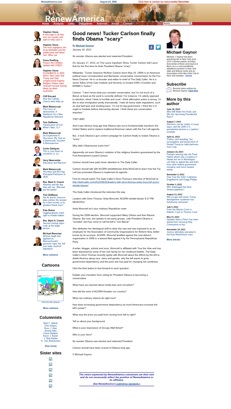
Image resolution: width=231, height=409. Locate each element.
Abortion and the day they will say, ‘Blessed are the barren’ (54, 187)
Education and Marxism (54, 163)
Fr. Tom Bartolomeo (50, 341)
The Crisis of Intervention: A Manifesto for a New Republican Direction (53, 113)
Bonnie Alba (50, 331)
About (115, 23)
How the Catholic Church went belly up (53, 100)
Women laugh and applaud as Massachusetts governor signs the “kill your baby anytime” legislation (54, 242)
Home (45, 23)
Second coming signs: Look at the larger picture (54, 226)
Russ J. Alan (50, 328)
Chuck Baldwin (50, 333)
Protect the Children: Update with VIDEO (53, 64)
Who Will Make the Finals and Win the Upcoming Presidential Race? (182, 113)
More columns (50, 255)
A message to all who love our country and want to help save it (53, 37)
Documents (85, 23)
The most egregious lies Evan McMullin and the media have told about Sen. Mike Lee (54, 51)
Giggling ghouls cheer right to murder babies (53, 214)
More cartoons (50, 308)
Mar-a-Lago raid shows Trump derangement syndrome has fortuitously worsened (181, 198)
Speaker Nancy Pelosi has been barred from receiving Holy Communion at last (182, 221)
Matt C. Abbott (50, 323)
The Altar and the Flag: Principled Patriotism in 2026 (54, 174)
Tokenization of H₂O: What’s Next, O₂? (53, 126)
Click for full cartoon (51, 302)
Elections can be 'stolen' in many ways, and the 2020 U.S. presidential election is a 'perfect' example (183, 127)
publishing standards (127, 384)
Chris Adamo (50, 325)
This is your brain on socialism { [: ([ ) (53, 152)
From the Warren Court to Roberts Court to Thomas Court (182, 209)
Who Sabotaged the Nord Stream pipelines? (179, 187)
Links (71, 23)
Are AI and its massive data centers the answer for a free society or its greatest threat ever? (54, 201)
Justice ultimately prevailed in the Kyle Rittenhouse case (181, 232)
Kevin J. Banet (50, 336)
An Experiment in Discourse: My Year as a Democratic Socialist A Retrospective (54, 139)
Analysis (58, 23)
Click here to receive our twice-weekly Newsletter (163, 2)
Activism (102, 23)
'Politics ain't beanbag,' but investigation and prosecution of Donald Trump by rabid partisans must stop (183, 142)
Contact (127, 23)
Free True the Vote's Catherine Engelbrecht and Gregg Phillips (182, 177)
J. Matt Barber (51, 338)
